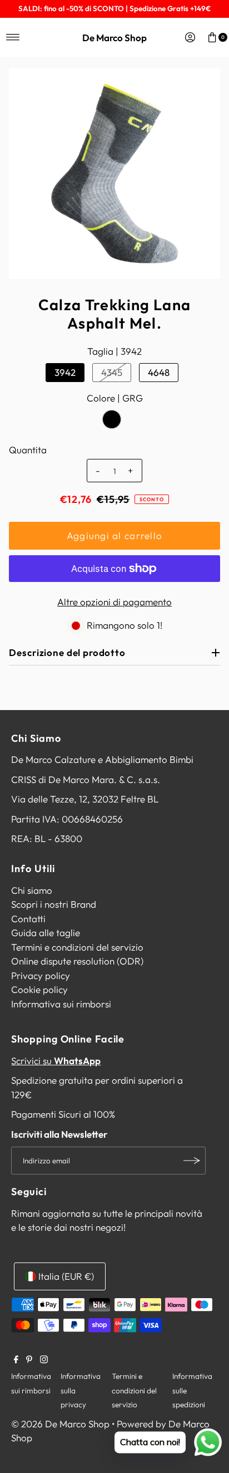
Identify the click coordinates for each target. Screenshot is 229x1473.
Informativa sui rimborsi (61, 1004)
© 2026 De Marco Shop (60, 1424)
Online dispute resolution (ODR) (77, 961)
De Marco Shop (114, 37)
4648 (159, 372)
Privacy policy (40, 975)
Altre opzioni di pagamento (114, 602)
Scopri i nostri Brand (53, 904)
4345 (111, 372)
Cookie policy (39, 989)
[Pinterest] (29, 1360)
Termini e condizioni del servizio (77, 947)
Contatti (28, 918)
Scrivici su (56, 1060)
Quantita (28, 450)
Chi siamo (31, 890)
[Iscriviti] (192, 1161)
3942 (65, 372)
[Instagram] (44, 1360)
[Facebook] (16, 1360)
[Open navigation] (13, 37)
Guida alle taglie (45, 932)
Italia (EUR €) (66, 1276)
